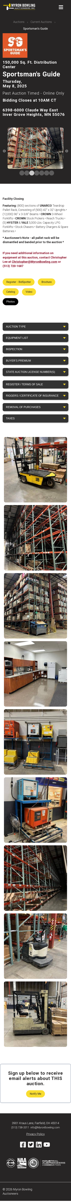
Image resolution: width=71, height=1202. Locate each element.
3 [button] (30, 173)
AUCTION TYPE (16, 326)
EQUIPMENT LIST (17, 338)
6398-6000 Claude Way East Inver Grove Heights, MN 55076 (34, 112)
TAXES (10, 418)
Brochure (46, 282)
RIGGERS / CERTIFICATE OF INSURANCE (32, 395)
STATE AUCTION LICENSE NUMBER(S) (30, 372)
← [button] (4, 151)
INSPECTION (14, 349)
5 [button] (40, 173)
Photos (10, 301)
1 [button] (20, 173)
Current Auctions (41, 22)
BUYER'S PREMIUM (18, 360)
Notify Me (35, 1093)
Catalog (10, 291)
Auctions (18, 22)
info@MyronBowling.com (45, 1127)
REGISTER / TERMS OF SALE (24, 384)
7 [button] (50, 173)
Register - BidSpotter (18, 282)
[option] (35, 148)
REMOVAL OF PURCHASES (23, 407)
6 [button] (45, 173)
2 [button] (25, 173)
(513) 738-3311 (20, 1127)
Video (29, 291)
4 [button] (35, 173)
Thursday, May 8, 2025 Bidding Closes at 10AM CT (33, 91)
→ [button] (66, 151)
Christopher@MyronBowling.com (34, 261)
